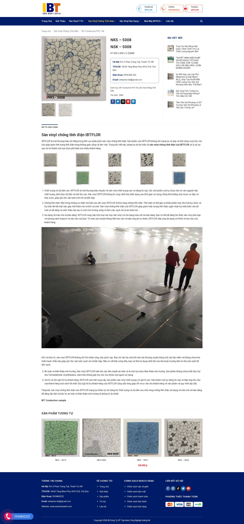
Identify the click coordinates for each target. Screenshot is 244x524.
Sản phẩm (104, 496)
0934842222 (58, 496)
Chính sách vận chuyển (137, 486)
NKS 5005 (101, 460)
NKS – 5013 (60, 460)
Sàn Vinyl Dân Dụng (129, 21)
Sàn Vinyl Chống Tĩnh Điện (101, 21)
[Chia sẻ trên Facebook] (113, 101)
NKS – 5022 (183, 460)
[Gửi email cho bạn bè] (123, 101)
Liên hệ (103, 506)
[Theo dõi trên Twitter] (183, 488)
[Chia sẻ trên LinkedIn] (133, 101)
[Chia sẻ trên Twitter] (118, 101)
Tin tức (103, 501)
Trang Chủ (47, 21)
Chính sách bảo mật (136, 491)
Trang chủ (46, 31)
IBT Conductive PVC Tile (93, 31)
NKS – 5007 (142, 460)
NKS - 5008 (118, 95)
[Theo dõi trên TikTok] (178, 488)
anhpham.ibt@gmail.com (59, 501)
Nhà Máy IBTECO (152, 21)
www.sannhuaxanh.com (61, 506)
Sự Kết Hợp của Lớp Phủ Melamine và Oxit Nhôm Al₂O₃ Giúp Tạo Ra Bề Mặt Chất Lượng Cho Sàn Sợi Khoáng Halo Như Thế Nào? (189, 79)
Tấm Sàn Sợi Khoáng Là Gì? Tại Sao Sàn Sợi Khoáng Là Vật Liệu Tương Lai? (189, 105)
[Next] (101, 68)
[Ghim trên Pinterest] (128, 101)
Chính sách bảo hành (137, 501)
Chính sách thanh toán (137, 496)
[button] (201, 21)
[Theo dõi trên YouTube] (188, 488)
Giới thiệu (104, 491)
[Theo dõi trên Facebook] (168, 488)
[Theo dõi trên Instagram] (173, 488)
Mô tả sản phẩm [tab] (50, 127)
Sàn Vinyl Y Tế (76, 21)
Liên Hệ (169, 21)
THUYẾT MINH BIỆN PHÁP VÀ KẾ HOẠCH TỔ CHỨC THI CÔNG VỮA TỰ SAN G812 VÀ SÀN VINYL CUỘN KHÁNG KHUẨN (188, 63)
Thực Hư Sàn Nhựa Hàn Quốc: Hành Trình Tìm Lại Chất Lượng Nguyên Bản (187, 49)
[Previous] (46, 68)
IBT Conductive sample (54, 400)
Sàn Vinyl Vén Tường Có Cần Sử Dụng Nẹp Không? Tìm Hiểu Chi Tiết (188, 93)
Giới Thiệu (60, 21)
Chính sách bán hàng (136, 506)
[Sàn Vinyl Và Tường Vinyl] (56, 8)
